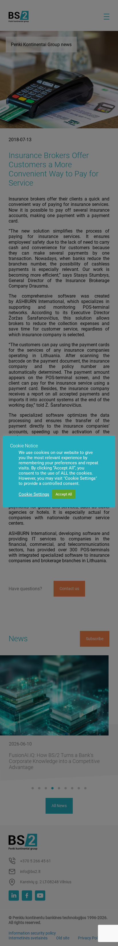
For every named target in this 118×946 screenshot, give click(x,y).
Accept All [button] (64, 494)
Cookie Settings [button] (34, 494)
